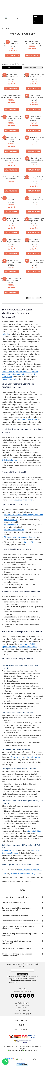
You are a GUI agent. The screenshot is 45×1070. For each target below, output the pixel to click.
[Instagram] (32, 996)
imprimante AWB (27, 542)
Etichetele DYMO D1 (9, 850)
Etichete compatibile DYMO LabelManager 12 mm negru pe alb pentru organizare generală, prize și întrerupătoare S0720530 (32, 42)
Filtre (12, 68)
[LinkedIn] (24, 996)
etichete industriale (34, 831)
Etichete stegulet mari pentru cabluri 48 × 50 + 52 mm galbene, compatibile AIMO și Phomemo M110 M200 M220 (11, 261)
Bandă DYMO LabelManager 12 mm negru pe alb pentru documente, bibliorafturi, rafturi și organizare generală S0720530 (34, 220)
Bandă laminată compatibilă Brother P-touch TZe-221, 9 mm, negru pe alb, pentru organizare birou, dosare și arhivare (11, 117)
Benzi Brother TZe (10, 520)
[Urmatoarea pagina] (40, 298)
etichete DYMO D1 (8, 372)
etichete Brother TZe (24, 372)
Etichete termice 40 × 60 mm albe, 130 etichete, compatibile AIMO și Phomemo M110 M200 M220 (34, 138)
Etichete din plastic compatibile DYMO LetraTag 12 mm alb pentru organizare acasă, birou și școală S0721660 (34, 96)
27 (37, 298)
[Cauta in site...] (35, 26)
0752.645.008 (23, 1010)
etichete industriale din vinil (21, 374)
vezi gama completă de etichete (21, 500)
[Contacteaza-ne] (35, 22)
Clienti (22, 1025)
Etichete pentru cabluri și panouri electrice (19, 537)
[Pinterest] (16, 996)
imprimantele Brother (9, 647)
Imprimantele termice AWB (27, 420)
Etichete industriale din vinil (14, 530)
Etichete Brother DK (11, 525)
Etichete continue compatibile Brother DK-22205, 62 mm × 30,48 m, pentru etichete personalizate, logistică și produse (12, 42)
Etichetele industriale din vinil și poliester (26, 757)
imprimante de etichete (10, 379)
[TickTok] (28, 996)
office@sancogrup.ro (23, 1013)
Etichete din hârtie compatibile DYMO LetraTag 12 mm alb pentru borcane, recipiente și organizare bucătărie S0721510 (11, 138)
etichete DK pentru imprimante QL (23, 874)
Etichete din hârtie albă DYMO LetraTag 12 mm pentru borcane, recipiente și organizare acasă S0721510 (11, 220)
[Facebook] (12, 996)
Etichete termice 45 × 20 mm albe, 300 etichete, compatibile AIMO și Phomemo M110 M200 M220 (11, 159)
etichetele (5, 334)
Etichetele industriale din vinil (12, 460)
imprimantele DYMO (27, 644)
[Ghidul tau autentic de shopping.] (9, 1058)
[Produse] (36, 18)
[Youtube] (20, 996)
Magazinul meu (22, 1021)
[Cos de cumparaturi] (40, 22)
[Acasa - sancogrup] (15, 19)
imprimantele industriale (28, 647)
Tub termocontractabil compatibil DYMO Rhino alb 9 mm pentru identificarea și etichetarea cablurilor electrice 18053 (11, 178)
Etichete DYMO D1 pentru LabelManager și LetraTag (23, 515)
